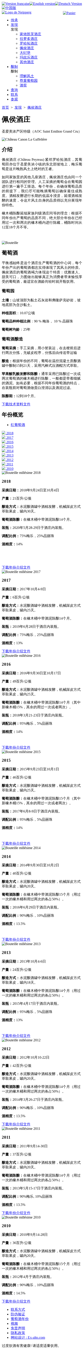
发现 (18, 107)
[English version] (42, 4)
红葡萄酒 (18, 425)
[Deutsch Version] (68, 4)
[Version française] (16, 4)
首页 (5, 107)
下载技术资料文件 (16, 404)
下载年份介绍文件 (16, 567)
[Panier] (69, 13)
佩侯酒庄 (34, 107)
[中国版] (9, 8)
